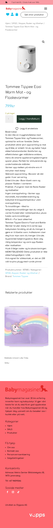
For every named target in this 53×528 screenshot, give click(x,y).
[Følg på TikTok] (18, 492)
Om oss (11, 447)
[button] (43, 41)
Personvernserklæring (18, 455)
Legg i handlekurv (29, 119)
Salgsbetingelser (15, 458)
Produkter (12, 433)
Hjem (7, 23)
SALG (9, 429)
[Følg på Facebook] (7, 492)
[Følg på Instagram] (13, 492)
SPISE (14, 23)
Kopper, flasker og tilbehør (31, 23)
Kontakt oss (13, 451)
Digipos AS (21, 505)
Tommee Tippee (20, 276)
